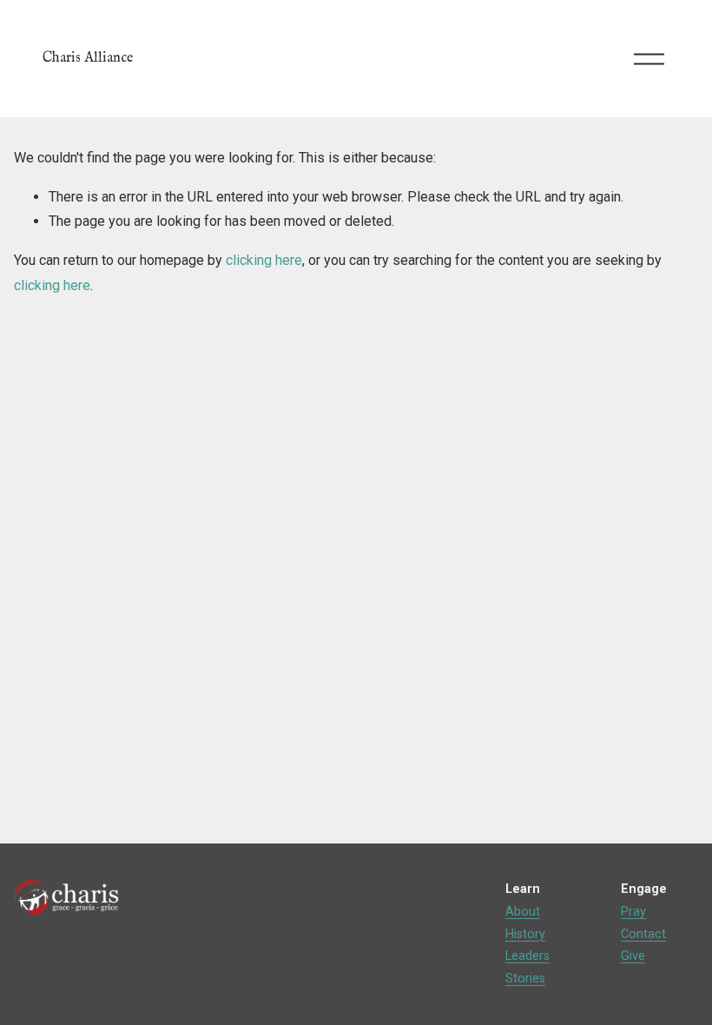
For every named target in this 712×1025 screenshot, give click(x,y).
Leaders (527, 956)
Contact (643, 934)
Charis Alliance (88, 58)
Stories (525, 978)
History (525, 934)
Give (633, 956)
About (522, 911)
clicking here (264, 260)
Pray (633, 911)
